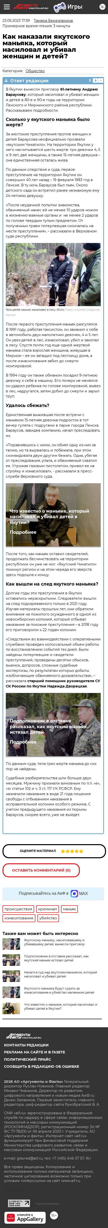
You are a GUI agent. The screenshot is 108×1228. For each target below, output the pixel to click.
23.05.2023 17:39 (16, 20)
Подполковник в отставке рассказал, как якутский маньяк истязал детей (48, 726)
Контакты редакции (26, 1045)
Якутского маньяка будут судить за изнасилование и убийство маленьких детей (59, 990)
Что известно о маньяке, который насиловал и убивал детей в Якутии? (49, 516)
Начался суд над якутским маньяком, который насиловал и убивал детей (60, 974)
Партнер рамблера (47, 1203)
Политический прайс (27, 1059)
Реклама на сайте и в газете (34, 1052)
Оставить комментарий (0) (41, 870)
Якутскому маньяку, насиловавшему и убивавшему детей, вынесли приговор (54, 942)
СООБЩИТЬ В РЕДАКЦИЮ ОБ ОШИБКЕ (41, 1066)
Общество (35, 71)
